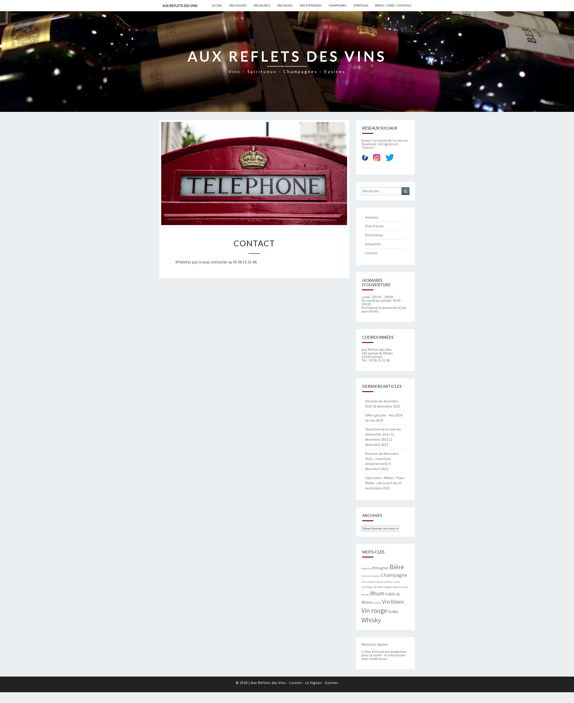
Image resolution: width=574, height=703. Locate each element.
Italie (405, 587)
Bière (396, 567)
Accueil (217, 5)
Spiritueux (360, 5)
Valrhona (377, 602)
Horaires (371, 217)
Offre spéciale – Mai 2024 (383, 415)
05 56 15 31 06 (379, 360)
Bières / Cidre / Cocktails (393, 5)
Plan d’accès (374, 226)
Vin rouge (374, 610)
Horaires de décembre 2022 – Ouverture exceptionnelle (381, 458)
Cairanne (365, 576)
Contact (371, 253)
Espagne (388, 587)
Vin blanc (393, 601)
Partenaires (374, 235)
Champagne (394, 575)
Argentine (366, 568)
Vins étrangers (311, 5)
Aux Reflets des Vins (180, 5)
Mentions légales (374, 644)
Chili (363, 581)
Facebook (368, 144)
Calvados (375, 576)
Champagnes (337, 5)
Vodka (393, 611)
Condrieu (387, 581)
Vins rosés (285, 5)
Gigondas (397, 587)
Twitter (367, 147)
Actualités (373, 244)
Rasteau (365, 594)
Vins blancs (262, 5)
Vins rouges (238, 5)
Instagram (386, 144)
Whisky (371, 620)
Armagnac (380, 567)
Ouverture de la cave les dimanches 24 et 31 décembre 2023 (383, 434)
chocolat (371, 581)
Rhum (377, 593)
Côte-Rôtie (378, 587)
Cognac (379, 581)
